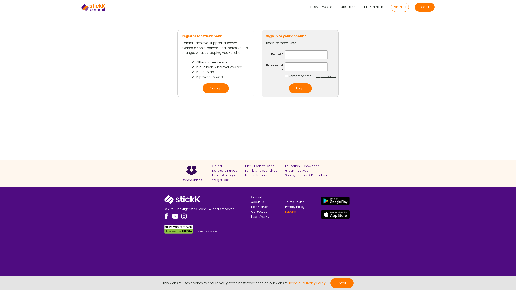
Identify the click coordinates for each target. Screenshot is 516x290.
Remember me (300, 76)
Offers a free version (212, 62)
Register (425, 7)
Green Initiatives (296, 171)
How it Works (321, 7)
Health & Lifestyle (224, 175)
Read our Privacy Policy (307, 283)
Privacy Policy (295, 207)
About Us (348, 7)
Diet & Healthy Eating (260, 166)
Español (291, 212)
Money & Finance (257, 175)
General (256, 197)
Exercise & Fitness (224, 171)
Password (274, 65)
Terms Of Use (294, 202)
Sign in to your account (286, 36)
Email (276, 54)
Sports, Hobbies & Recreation (306, 175)
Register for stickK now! (202, 36)
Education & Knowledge (302, 166)
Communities (191, 180)
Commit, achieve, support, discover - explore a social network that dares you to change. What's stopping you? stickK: (215, 48)
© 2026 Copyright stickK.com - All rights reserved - (200, 209)
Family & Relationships (261, 171)
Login (300, 88)
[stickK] (93, 7)
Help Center (373, 7)
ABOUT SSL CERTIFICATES (208, 231)
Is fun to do (205, 72)
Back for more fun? (281, 43)
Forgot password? (326, 76)
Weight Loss (220, 180)
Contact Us (259, 212)
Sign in (400, 7)
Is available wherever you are (219, 67)
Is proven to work (209, 77)
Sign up (216, 88)
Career (217, 166)
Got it (342, 283)
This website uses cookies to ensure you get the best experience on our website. (225, 283)
